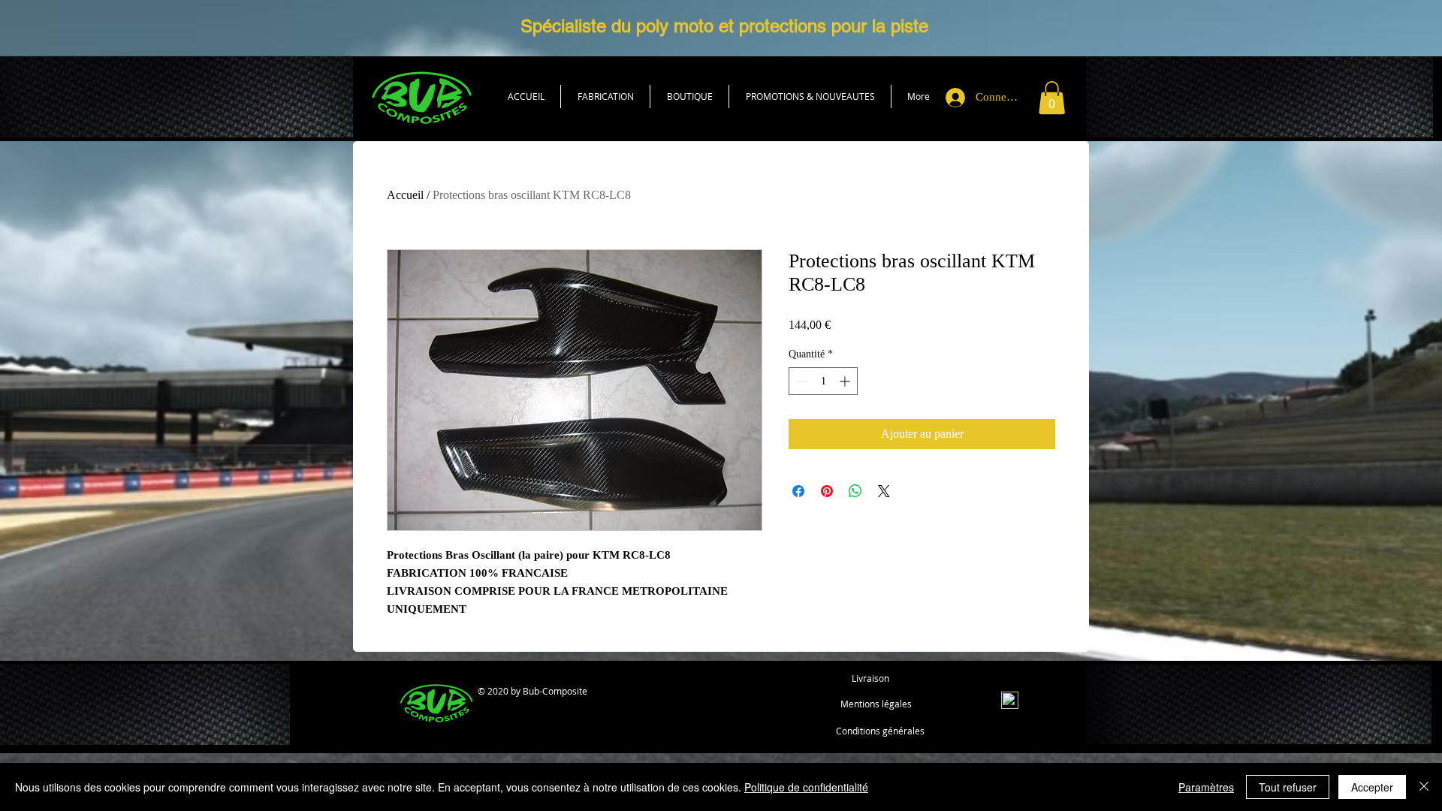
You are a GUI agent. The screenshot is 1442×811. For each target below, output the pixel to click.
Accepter (1372, 786)
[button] (689, 96)
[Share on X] (884, 491)
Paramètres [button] (1206, 786)
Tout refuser (1288, 786)
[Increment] (846, 381)
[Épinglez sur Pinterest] (827, 491)
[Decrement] (800, 381)
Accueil (405, 194)
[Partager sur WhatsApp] (855, 491)
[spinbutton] (823, 381)
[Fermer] (1424, 787)
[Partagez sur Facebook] (798, 491)
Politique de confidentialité (806, 786)
